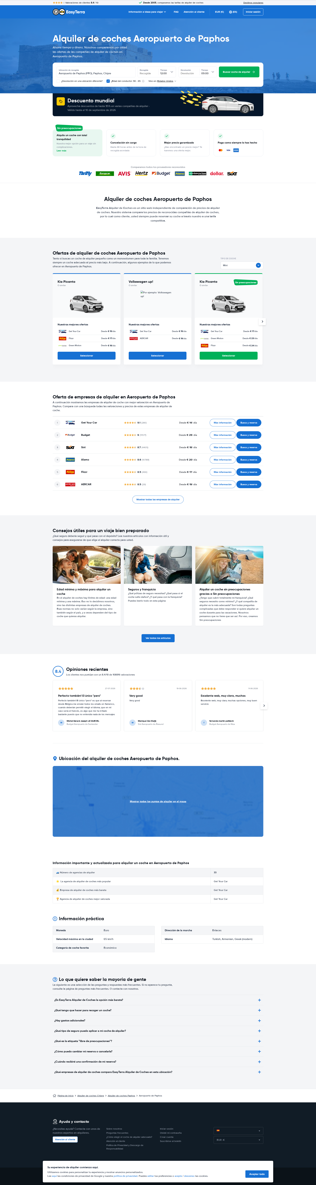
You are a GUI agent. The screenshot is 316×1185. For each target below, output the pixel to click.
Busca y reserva (248, 422)
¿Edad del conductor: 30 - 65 (126, 81)
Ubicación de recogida (69, 70)
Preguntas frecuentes (117, 1133)
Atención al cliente (194, 12)
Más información (223, 422)
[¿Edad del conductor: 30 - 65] (108, 81)
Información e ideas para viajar (146, 12)
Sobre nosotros (114, 1128)
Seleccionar (86, 355)
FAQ (176, 12)
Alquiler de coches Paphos (121, 1095)
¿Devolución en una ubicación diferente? (81, 81)
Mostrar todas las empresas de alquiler (158, 499)
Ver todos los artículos (158, 638)
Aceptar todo (257, 1174)
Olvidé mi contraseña (171, 1133)
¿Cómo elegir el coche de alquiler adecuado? (129, 1137)
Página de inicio (66, 1095)
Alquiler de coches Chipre (90, 1095)
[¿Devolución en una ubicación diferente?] (58, 81)
